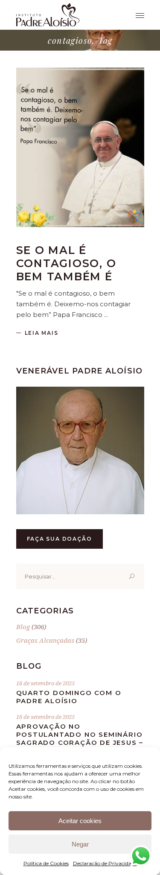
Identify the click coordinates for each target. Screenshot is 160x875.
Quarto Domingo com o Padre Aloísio (69, 697)
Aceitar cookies (80, 820)
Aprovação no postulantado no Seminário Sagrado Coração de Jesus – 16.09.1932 (80, 738)
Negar (80, 844)
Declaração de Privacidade (105, 863)
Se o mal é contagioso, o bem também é (66, 263)
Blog (23, 626)
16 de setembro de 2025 (45, 717)
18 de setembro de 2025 (45, 683)
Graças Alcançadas (45, 640)
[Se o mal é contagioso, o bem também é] (80, 147)
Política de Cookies (46, 863)
